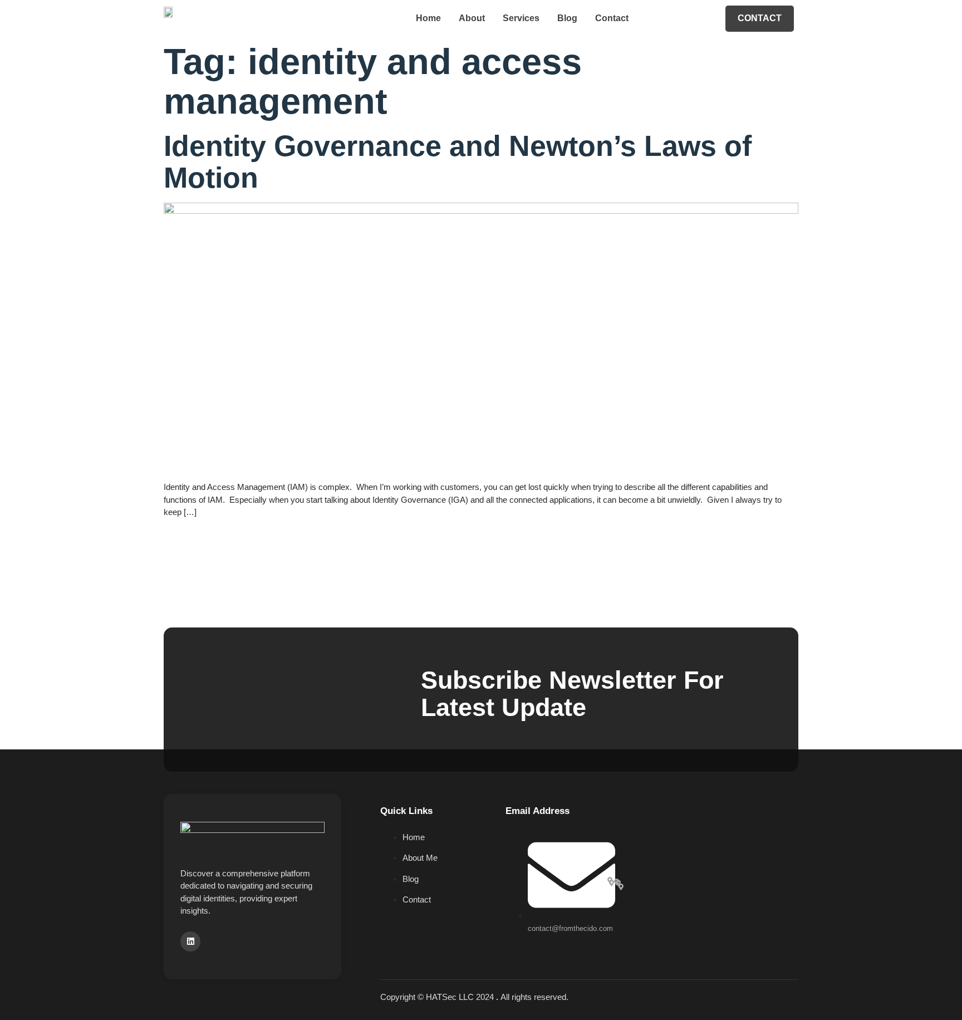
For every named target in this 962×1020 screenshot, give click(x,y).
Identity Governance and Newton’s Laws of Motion (458, 162)
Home (428, 18)
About (472, 18)
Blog (567, 18)
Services (521, 18)
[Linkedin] (190, 941)
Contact (612, 18)
